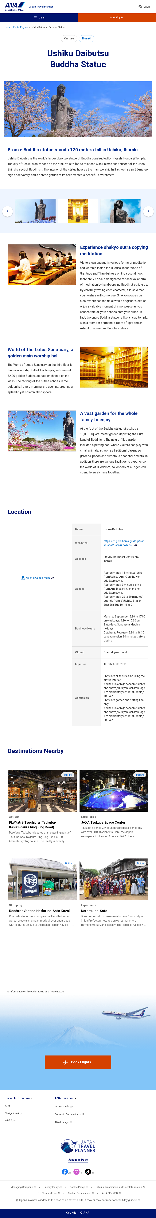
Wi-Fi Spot (10, 1120)
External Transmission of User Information (119, 1187)
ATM (7, 1105)
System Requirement (79, 1193)
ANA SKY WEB (110, 1193)
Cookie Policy (77, 1187)
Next (148, 211)
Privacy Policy (51, 1187)
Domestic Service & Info (68, 1114)
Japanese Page (78, 1159)
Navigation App (13, 1113)
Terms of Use (49, 1193)
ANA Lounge (62, 1122)
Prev (7, 211)
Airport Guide (62, 1106)
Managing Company (22, 1187)
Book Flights (81, 1062)
